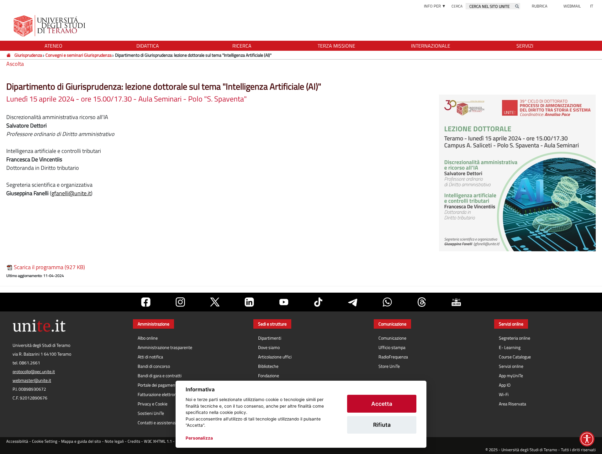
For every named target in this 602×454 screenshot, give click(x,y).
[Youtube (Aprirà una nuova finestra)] (283, 302)
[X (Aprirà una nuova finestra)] (214, 302)
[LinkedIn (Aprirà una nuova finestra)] (249, 302)
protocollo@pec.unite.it (34, 371)
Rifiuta (382, 424)
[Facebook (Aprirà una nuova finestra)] (145, 302)
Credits (134, 441)
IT (591, 6)
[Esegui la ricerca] (517, 6)
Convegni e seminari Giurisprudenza (78, 55)
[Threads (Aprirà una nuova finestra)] (421, 302)
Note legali (114, 441)
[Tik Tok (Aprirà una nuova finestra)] (318, 302)
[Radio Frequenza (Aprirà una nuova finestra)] (456, 302)
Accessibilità (17, 441)
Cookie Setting (44, 441)
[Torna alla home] (50, 26)
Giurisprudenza (28, 55)
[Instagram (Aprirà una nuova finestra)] (180, 302)
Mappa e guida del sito (81, 441)
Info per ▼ (435, 6)
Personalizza (199, 438)
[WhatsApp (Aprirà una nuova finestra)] (387, 302)
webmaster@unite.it (32, 380)
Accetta (381, 403)
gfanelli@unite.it (71, 193)
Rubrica (539, 6)
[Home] (9, 55)
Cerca (457, 6)
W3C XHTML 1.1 (158, 441)
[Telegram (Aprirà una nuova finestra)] (352, 302)
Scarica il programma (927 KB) (49, 267)
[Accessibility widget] (586, 438)
